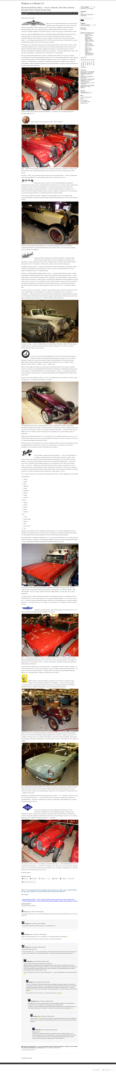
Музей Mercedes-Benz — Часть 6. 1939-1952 (87, 83)
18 (87, 63)
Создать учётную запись (86, 97)
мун (58, 890)
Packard (52, 12)
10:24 (43, 947)
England (39, 12)
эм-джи (40, 891)
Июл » (85, 67)
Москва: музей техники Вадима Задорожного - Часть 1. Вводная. (87, 86)
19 (89, 63)
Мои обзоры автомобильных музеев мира (87, 15)
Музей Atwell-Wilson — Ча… (89, 41)
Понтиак (39, 890)
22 (81, 64)
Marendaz (44, 12)
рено (36, 891)
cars (28, 890)
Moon (49, 12)
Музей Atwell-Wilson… (88, 35)
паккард (61, 890)
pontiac (53, 891)
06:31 (42, 911)
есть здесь (62, 811)
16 (83, 63)
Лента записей (84, 100)
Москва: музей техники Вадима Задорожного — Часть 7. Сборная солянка (87, 80)
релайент (32, 891)
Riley (71, 12)
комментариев (25, 894)
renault (60, 891)
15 (81, 63)
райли (28, 891)
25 (87, 64)
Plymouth (57, 12)
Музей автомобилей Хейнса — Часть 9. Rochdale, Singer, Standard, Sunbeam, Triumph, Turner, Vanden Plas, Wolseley (49, 901)
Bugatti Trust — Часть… (88, 51)
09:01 (43, 923)
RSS (35, 905)
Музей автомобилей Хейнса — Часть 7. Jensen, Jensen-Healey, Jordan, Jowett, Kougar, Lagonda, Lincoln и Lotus (48, 899)
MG (47, 12)
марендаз (54, 890)
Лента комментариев (85, 101)
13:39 (52, 1016)
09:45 (44, 934)
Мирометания (28, 12)
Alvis (61, 31)
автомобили (34, 12)
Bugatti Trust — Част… (88, 48)
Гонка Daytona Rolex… (88, 44)
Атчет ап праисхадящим (88, 37)
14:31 (55, 1029)
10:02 (51, 1001)
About (82, 13)
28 (93, 64)
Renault (68, 12)
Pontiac (60, 12)
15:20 (47, 961)
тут (71, 609)
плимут (65, 890)
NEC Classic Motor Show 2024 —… (89, 54)
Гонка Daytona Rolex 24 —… (89, 46)
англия (49, 890)
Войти (82, 98)
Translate (91, 8)
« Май (82, 67)
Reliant (64, 12)
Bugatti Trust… (88, 52)
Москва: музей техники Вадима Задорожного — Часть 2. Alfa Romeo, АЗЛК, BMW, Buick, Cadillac (87, 73)
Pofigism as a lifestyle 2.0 (32, 3)
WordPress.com (84, 103)
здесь (33, 18)
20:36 (58, 1047)
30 (83, 66)
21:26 (48, 982)
